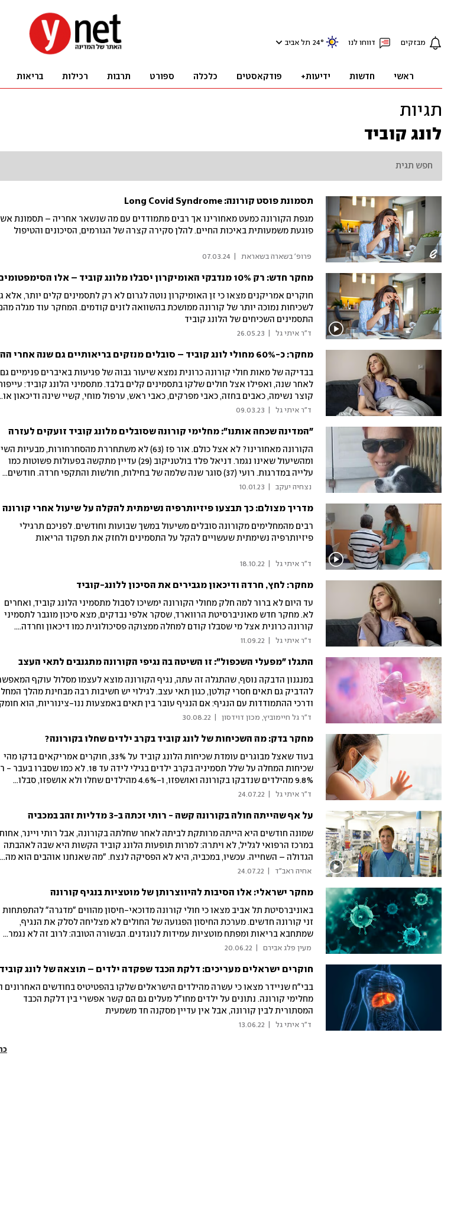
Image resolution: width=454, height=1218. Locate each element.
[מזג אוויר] (332, 47)
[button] (278, 42)
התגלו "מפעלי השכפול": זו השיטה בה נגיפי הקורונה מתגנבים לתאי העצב (165, 662)
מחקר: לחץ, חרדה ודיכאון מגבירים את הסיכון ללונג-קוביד (194, 585)
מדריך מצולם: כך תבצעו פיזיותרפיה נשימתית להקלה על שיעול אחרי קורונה (157, 508)
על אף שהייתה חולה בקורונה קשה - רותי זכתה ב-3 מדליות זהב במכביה (170, 815)
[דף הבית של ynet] (76, 53)
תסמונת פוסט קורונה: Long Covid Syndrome (218, 201)
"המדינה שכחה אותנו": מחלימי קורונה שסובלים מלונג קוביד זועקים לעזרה (160, 431)
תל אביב (297, 43)
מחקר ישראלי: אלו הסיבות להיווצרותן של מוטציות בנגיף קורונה (181, 892)
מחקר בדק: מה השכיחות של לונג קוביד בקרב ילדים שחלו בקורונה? (178, 739)
